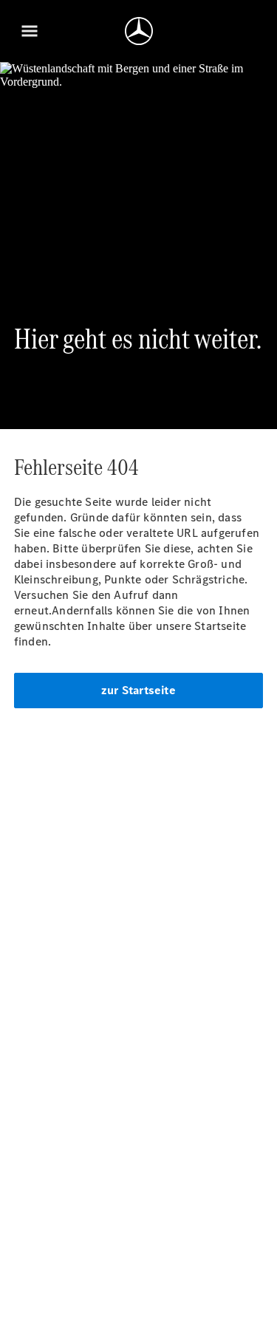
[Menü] (29, 31)
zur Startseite (138, 690)
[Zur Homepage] (139, 31)
